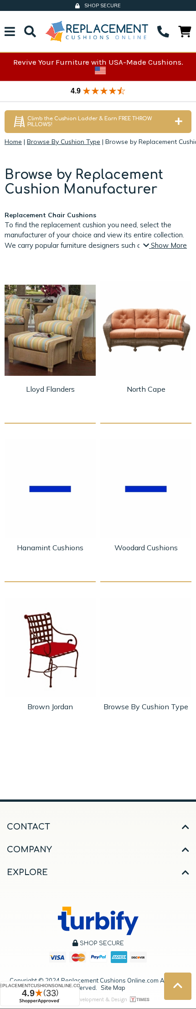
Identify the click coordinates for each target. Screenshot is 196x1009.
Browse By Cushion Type (145, 706)
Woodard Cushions (146, 547)
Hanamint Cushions (50, 547)
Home (13, 142)
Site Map (113, 987)
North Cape (146, 389)
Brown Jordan (50, 706)
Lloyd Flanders (50, 389)
